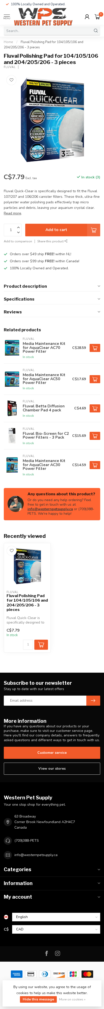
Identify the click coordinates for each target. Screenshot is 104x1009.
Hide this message (38, 999)
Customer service (52, 752)
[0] (97, 17)
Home (8, 42)
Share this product (50, 241)
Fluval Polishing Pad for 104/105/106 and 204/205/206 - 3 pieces (27, 603)
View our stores (52, 768)
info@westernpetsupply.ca (50, 509)
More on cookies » (72, 999)
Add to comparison (18, 241)
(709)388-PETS (26, 840)
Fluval (10, 67)
